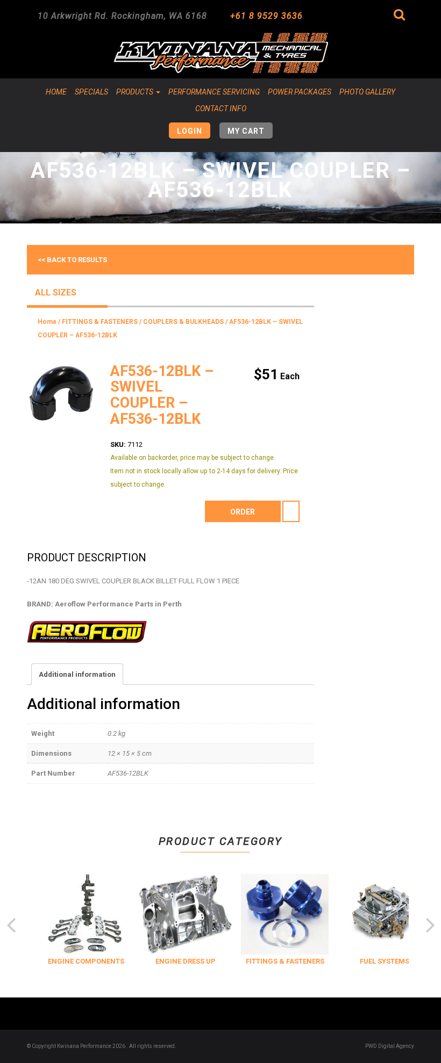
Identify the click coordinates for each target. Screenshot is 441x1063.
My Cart (246, 131)
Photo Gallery (367, 92)
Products (135, 92)
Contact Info (220, 108)
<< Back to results (72, 260)
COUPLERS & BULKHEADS (183, 322)
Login (189, 131)
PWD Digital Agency (389, 1046)
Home (56, 92)
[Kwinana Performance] (220, 52)
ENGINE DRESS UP (182, 961)
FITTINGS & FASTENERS (100, 322)
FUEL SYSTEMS (381, 961)
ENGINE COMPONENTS (83, 961)
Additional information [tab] (77, 674)
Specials (91, 92)
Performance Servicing (214, 92)
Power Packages (299, 92)
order (242, 512)
